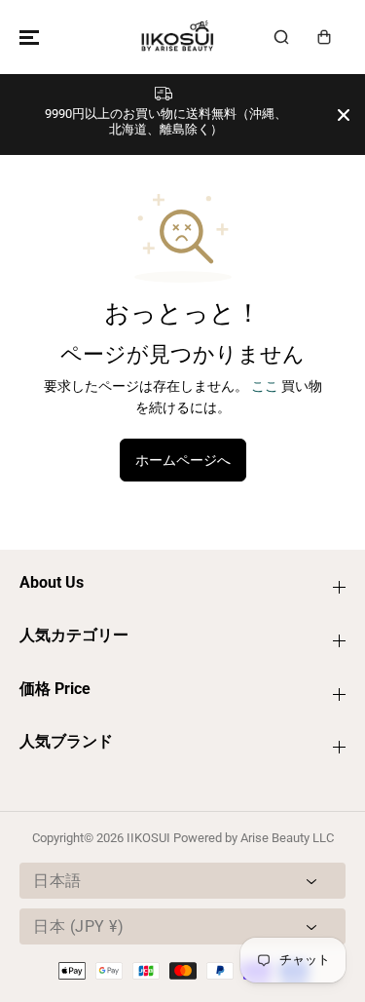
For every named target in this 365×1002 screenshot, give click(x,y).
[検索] (281, 37)
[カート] (324, 37)
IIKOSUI (148, 837)
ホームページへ (183, 460)
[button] (26, 37)
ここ (264, 386)
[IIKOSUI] (178, 37)
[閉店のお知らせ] (343, 115)
